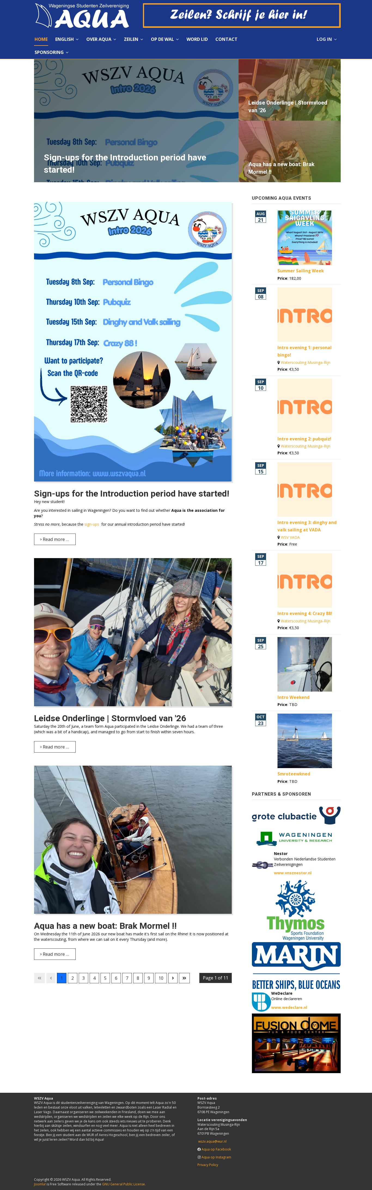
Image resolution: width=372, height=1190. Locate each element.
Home (41, 39)
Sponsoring (49, 52)
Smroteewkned (294, 774)
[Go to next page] (173, 978)
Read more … (55, 539)
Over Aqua (98, 39)
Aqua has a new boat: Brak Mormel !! (105, 926)
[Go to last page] (184, 978)
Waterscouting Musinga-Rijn (305, 362)
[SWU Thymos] (296, 910)
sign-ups (92, 524)
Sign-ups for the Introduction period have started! (131, 493)
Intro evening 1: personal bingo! (305, 351)
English (64, 39)
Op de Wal (162, 39)
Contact (226, 39)
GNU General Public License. (124, 1184)
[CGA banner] (296, 814)
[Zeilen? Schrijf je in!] (242, 15)
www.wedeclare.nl (289, 1007)
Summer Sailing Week (301, 271)
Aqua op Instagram (216, 1157)
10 (160, 978)
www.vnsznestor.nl (293, 872)
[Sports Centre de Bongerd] (296, 837)
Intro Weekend (294, 697)
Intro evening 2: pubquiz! (304, 439)
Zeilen (131, 39)
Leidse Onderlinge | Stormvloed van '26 (110, 718)
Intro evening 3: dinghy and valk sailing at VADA (307, 526)
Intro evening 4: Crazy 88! (305, 613)
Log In (324, 39)
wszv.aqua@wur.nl (212, 1141)
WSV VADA (290, 537)
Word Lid (197, 39)
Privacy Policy (207, 1164)
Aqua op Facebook (216, 1149)
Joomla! (40, 1184)
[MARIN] (296, 965)
